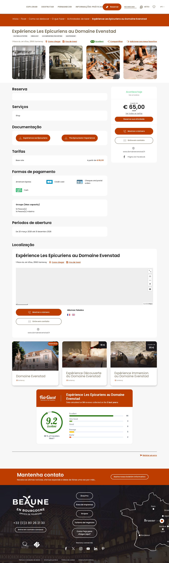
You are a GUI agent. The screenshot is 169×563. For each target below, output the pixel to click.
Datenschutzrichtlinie (86, 560)
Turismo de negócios (84, 522)
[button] (162, 6)
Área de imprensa (84, 504)
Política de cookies (68, 560)
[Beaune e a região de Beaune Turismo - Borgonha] (12, 7)
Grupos (84, 513)
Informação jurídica (51, 560)
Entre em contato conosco (30, 529)
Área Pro (84, 496)
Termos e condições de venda (29, 560)
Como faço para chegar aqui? (84, 532)
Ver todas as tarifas (134, 113)
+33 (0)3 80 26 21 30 (29, 523)
